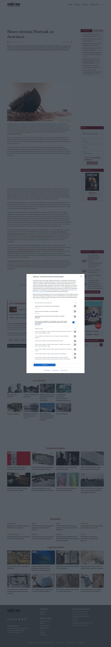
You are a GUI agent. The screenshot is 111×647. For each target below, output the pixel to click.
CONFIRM (44, 364)
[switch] (74, 306)
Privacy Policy (64, 370)
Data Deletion (47, 370)
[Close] (81, 276)
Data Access (55, 370)
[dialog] (55, 323)
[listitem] (55, 303)
